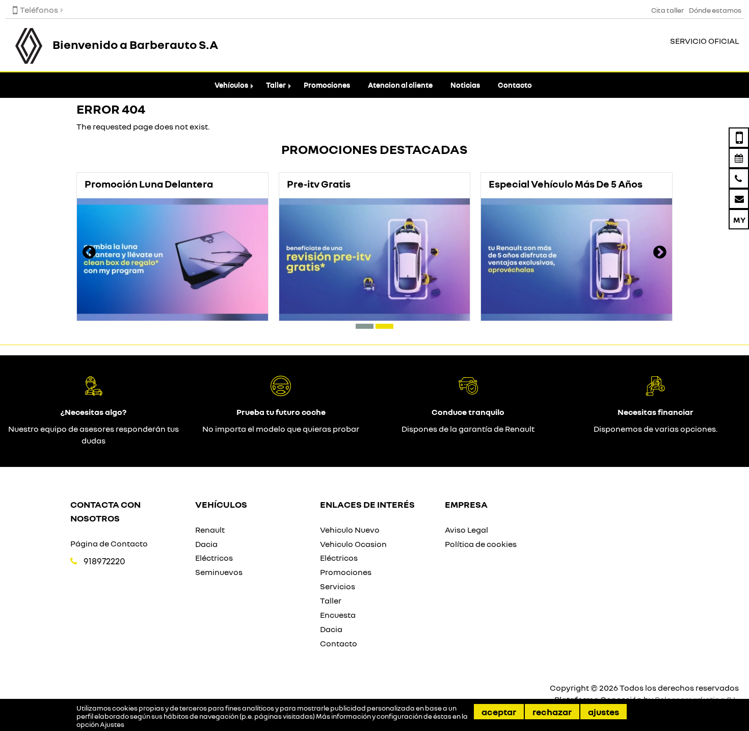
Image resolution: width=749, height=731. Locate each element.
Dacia (206, 544)
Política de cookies (481, 544)
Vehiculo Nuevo (350, 530)
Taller (276, 85)
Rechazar (552, 711)
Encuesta (338, 615)
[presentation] (89, 253)
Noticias (465, 85)
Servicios (337, 586)
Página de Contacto (109, 543)
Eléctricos (214, 558)
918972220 (104, 561)
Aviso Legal (466, 530)
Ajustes (603, 711)
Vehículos (231, 85)
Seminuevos (219, 572)
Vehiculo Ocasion (353, 544)
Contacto (515, 85)
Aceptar (498, 711)
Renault (210, 530)
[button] (364, 326)
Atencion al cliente (400, 85)
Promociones (327, 85)
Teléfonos (39, 10)
